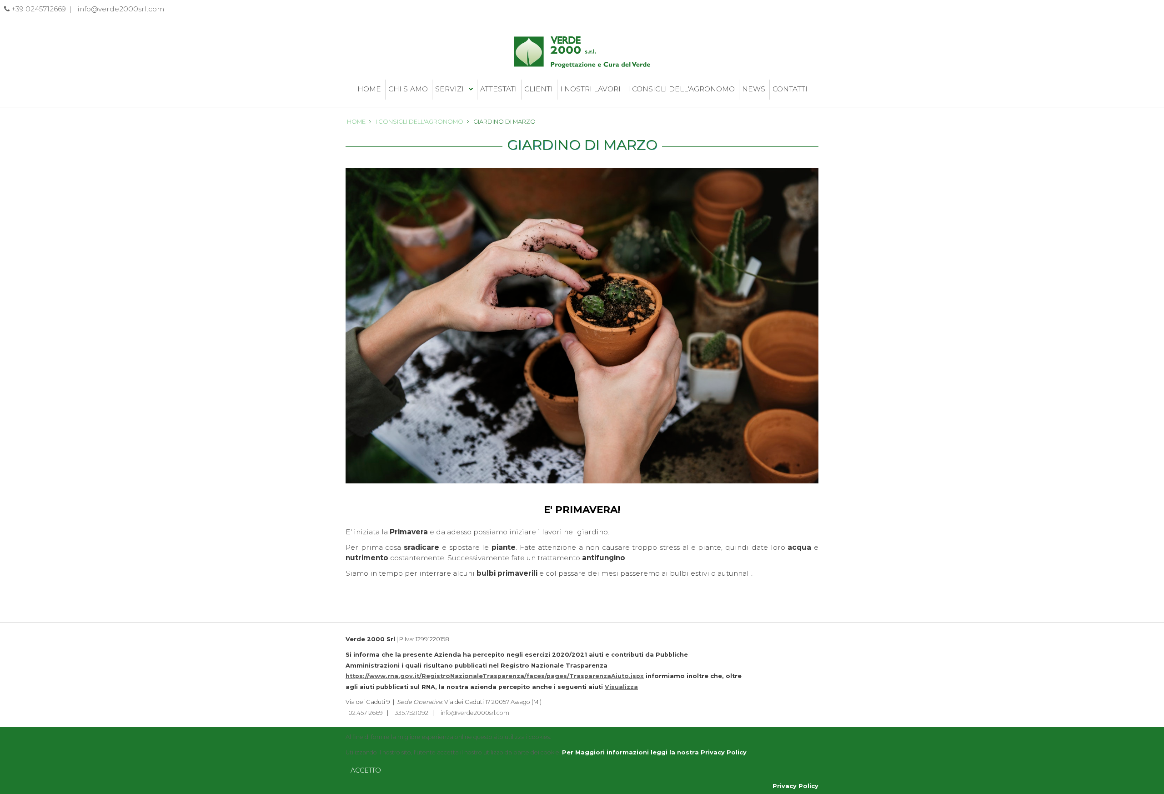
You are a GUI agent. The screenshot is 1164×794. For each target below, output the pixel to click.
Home (369, 89)
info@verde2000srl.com (475, 712)
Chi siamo (408, 89)
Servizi (449, 89)
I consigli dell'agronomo (681, 89)
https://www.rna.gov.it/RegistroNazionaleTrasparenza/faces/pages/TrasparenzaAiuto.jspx (495, 676)
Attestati (498, 89)
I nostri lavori (590, 89)
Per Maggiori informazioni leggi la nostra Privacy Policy (654, 752)
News (753, 89)
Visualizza (621, 686)
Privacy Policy (795, 786)
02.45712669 (365, 712)
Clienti (538, 89)
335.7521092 (411, 712)
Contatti (790, 89)
